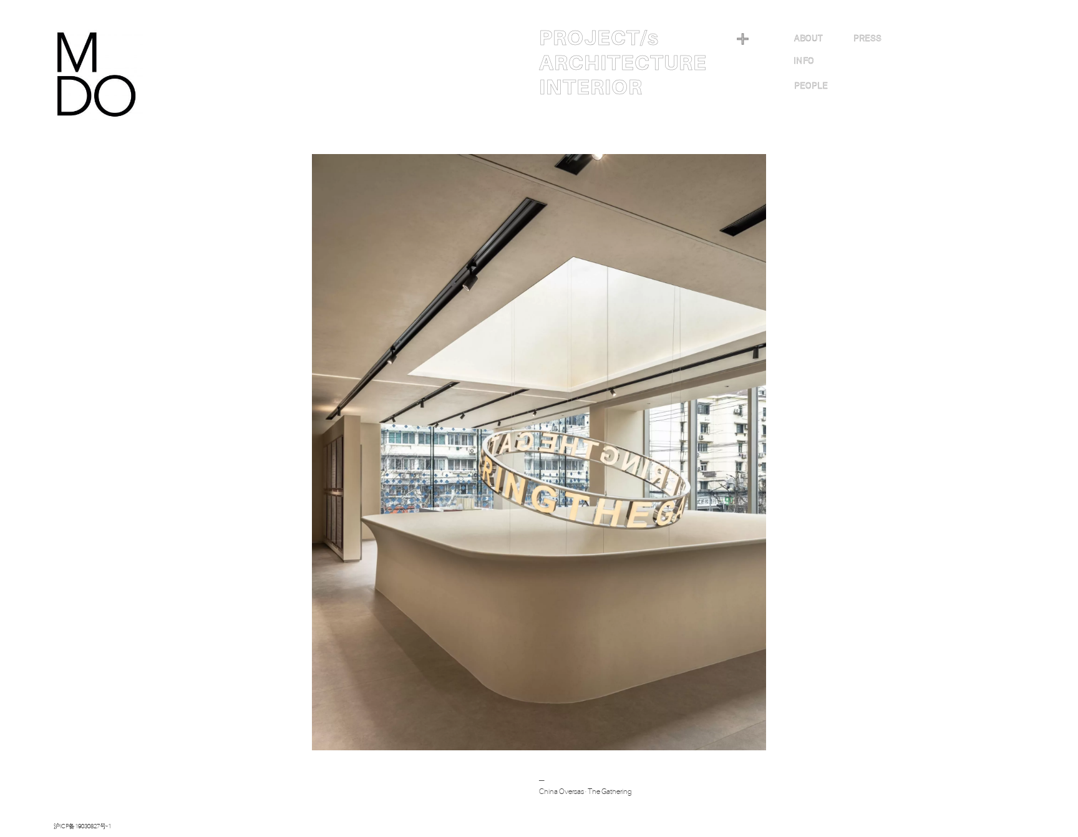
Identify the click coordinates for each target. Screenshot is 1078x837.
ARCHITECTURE (623, 63)
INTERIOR (591, 87)
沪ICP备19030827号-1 (82, 826)
